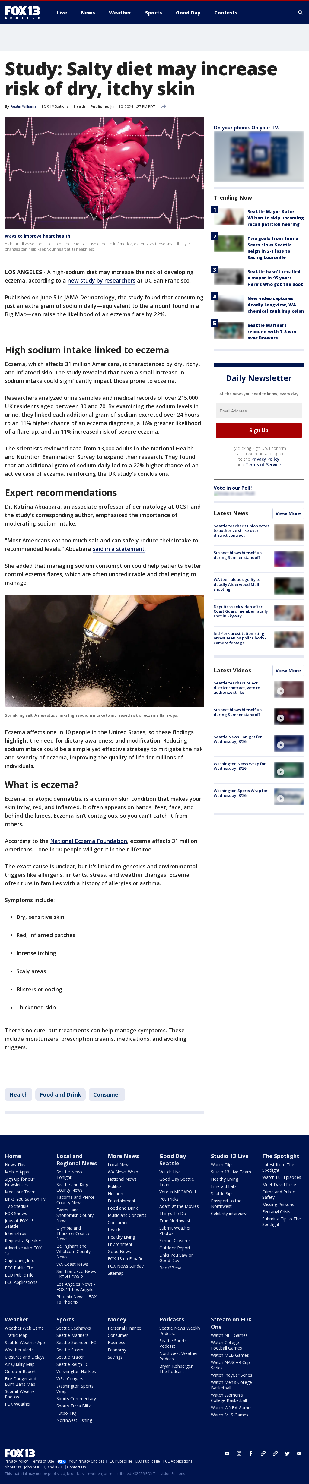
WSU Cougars (69, 1378)
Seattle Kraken (70, 1357)
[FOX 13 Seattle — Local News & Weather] (25, 12)
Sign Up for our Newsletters (19, 1181)
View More (288, 513)
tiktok (263, 1453)
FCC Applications (21, 1282)
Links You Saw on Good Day (176, 1257)
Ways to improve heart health (37, 236)
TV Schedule (17, 1206)
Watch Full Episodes (281, 1177)
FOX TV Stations (55, 106)
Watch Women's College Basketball (229, 1397)
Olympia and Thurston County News (72, 1233)
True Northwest (174, 1221)
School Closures (175, 1240)
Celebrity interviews (230, 1213)
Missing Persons (278, 1204)
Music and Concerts (127, 1215)
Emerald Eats (224, 1186)
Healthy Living (121, 1237)
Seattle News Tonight (69, 1174)
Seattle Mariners (72, 1335)
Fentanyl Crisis (276, 1211)
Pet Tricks (169, 1199)
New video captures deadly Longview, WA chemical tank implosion (275, 304)
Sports (65, 1319)
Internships (15, 1233)
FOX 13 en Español (126, 1258)
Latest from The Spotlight (278, 1167)
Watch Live (170, 1172)
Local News (119, 1164)
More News (123, 1156)
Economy (117, 1350)
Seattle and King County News (72, 1187)
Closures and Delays (25, 1357)
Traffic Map (16, 1335)
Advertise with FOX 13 (23, 1250)
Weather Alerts (19, 1350)
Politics (115, 1186)
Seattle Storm (69, 1350)
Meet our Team (20, 1192)
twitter (287, 1453)
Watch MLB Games (230, 1355)
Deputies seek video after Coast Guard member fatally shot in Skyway (241, 611)
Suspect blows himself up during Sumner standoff (238, 555)
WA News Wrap (123, 1172)
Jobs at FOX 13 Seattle (19, 1223)
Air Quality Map (20, 1364)
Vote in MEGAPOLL (178, 1192)
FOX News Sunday (126, 1266)
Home (13, 1156)
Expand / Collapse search (300, 12)
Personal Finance (124, 1328)
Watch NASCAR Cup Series (230, 1365)
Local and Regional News (76, 1159)
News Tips (15, 1164)
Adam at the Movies (179, 1206)
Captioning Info (20, 1260)
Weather (16, 1319)
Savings (115, 1357)
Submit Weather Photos (175, 1230)
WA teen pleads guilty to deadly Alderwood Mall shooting (237, 584)
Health (79, 106)
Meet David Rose (279, 1184)
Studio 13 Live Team (231, 1172)
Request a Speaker (23, 1240)
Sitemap (116, 1273)
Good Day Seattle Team (176, 1181)
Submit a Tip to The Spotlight (281, 1221)
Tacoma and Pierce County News (75, 1199)
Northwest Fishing (74, 1420)
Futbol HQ (66, 1413)
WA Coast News (72, 1264)
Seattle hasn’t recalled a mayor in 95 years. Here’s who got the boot (275, 278)
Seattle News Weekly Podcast (179, 1330)
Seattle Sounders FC (76, 1342)
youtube (227, 1453)
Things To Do (172, 1213)
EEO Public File (19, 1275)
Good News (119, 1251)
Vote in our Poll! (233, 488)
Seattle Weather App (25, 1342)
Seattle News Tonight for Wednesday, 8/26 (238, 739)
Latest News (231, 513)
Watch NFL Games (229, 1335)
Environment (120, 1244)
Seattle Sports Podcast (173, 1343)
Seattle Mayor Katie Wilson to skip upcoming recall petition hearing (275, 218)
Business (116, 1342)
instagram (239, 1453)
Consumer (107, 1094)
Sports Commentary (76, 1398)
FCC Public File (19, 1268)
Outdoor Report (174, 1248)
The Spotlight (280, 1156)
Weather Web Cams (24, 1328)
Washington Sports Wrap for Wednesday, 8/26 (241, 793)
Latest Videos (232, 670)
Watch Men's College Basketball (231, 1385)
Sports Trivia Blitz (73, 1406)
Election (115, 1193)
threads (275, 1453)
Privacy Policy (265, 459)
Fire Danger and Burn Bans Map (20, 1381)
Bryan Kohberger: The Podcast (176, 1368)
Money (117, 1319)
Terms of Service (263, 464)
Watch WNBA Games (232, 1407)
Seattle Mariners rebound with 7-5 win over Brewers (271, 331)
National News (122, 1179)
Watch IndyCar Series (231, 1375)
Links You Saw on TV (25, 1199)
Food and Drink (60, 1094)
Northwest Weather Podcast (178, 1356)
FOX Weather (18, 1404)
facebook (251, 1453)
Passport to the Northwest (226, 1203)
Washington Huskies (76, 1371)
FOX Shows (16, 1213)
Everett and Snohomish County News (75, 1215)
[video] (289, 689)
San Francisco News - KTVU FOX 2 (76, 1274)
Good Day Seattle (172, 1159)
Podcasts (171, 1319)
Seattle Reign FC (72, 1364)
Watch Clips (222, 1164)
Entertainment (121, 1201)
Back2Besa (170, 1268)
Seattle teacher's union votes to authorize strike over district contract (241, 530)
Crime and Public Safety (278, 1194)
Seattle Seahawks (73, 1328)
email (299, 1453)
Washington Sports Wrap (75, 1388)
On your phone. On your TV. (246, 127)
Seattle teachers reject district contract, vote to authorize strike (237, 687)
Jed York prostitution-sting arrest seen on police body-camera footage (240, 638)
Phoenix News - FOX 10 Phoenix (76, 1299)
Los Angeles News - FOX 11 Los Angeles (76, 1286)
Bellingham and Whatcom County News (73, 1251)
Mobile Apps (17, 1172)
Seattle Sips (222, 1193)
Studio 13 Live (230, 1156)
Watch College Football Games (226, 1345)
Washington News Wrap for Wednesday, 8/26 (240, 766)
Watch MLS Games (229, 1415)
